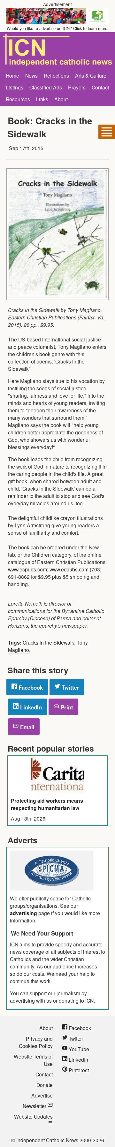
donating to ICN (76, 1000)
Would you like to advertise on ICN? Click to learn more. (58, 28)
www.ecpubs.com (27, 569)
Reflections (56, 75)
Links (42, 99)
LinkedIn (30, 707)
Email (26, 727)
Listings (14, 87)
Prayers (77, 87)
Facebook (30, 687)
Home (12, 75)
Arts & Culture (90, 75)
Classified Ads (45, 87)
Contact (100, 87)
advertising (23, 913)
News (31, 75)
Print (66, 707)
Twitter (69, 687)
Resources (18, 99)
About (61, 99)
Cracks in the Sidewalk (48, 642)
